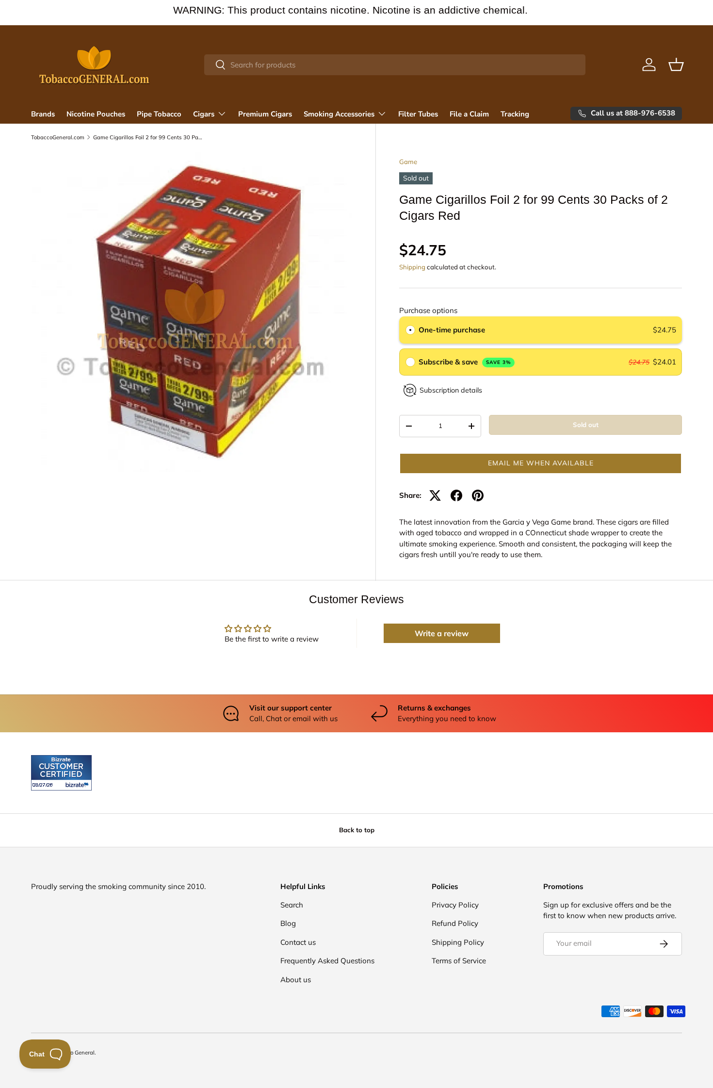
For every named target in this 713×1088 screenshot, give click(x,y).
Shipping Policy (458, 942)
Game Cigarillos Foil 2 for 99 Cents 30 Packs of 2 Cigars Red (147, 137)
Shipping (412, 267)
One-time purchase (452, 329)
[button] (676, 64)
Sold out (586, 425)
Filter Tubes (418, 114)
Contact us (298, 942)
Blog (288, 923)
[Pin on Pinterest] (477, 495)
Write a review (442, 633)
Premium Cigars (265, 114)
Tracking (515, 114)
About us (295, 979)
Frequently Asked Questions (327, 960)
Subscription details (451, 390)
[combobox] (394, 64)
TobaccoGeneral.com (57, 137)
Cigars (203, 114)
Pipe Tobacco (159, 114)
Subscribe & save (465, 361)
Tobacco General (73, 1052)
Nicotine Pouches (95, 114)
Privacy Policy (455, 904)
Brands (43, 114)
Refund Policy (455, 923)
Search (291, 904)
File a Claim (469, 114)
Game (408, 161)
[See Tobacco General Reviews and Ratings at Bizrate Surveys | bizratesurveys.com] (61, 773)
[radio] (410, 330)
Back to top (356, 830)
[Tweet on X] (435, 495)
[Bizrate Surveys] (44, 785)
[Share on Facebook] (456, 495)
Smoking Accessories (339, 114)
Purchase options (428, 310)
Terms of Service (459, 960)
